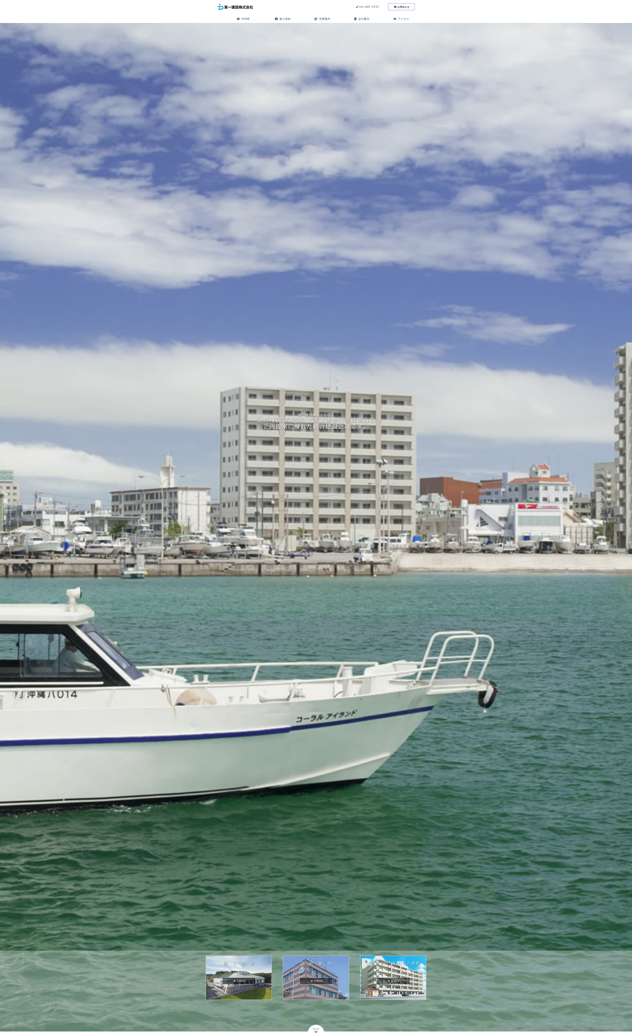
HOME (245, 18)
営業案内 (324, 18)
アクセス (403, 18)
